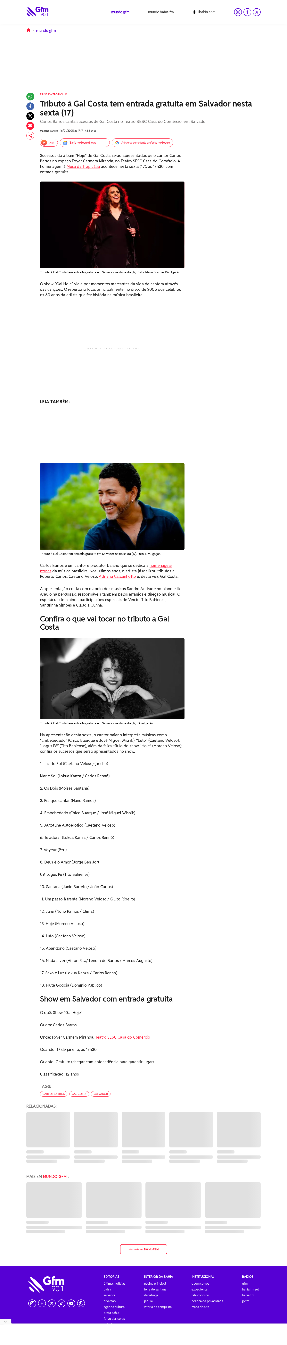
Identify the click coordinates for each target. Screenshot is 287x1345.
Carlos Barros (54, 1094)
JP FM (245, 1301)
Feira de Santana (155, 1289)
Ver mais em (144, 1249)
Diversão (110, 1301)
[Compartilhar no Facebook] (30, 106)
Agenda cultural (114, 1307)
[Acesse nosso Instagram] (238, 12)
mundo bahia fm (161, 12)
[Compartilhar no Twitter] (30, 116)
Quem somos (200, 1283)
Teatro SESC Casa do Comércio (122, 1037)
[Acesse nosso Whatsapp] (81, 1303)
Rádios (247, 1277)
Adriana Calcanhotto (117, 576)
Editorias (111, 1277)
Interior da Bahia (158, 1277)
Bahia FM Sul (250, 1289)
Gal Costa (79, 1094)
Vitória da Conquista (158, 1307)
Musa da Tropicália (83, 166)
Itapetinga (151, 1295)
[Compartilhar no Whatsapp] (30, 96)
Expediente (200, 1289)
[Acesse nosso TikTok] (61, 1303)
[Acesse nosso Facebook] (247, 12)
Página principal (155, 1283)
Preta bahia (111, 1313)
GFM (245, 1283)
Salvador (109, 1295)
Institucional (203, 1277)
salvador (101, 1094)
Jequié (148, 1301)
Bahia (107, 1289)
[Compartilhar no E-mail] (30, 126)
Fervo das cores (114, 1319)
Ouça (51, 142)
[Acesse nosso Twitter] (257, 12)
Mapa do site (200, 1307)
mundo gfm (120, 12)
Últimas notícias (114, 1283)
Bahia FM (248, 1295)
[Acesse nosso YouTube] (71, 1303)
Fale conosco (200, 1295)
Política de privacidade (207, 1301)
